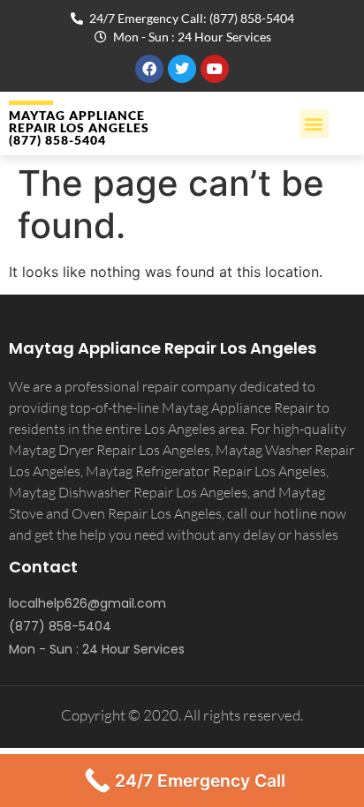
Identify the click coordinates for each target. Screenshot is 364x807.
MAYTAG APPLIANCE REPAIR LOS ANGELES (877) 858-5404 (79, 127)
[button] (314, 123)
